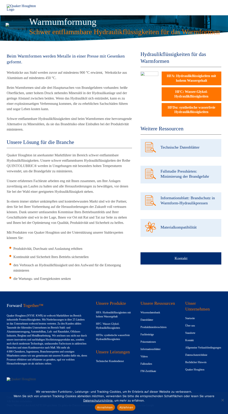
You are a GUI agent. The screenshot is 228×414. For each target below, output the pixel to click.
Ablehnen (126, 407)
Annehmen (105, 407)
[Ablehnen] (222, 400)
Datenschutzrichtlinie (98, 400)
